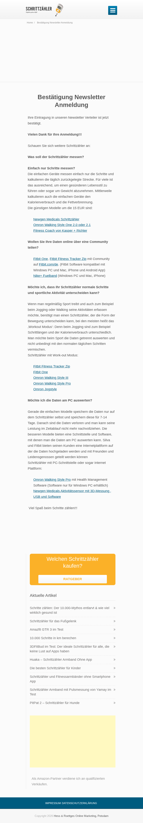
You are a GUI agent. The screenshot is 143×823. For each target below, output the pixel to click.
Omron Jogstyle (45, 389)
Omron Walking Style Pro (52, 383)
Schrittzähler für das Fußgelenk (53, 621)
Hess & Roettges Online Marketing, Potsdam (81, 815)
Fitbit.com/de (48, 264)
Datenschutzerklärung (79, 803)
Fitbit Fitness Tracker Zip (68, 259)
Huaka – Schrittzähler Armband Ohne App (61, 659)
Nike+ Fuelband (45, 276)
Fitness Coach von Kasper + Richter (60, 230)
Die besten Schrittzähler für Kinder (55, 668)
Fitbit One (40, 259)
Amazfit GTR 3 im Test (46, 629)
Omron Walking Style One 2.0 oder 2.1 (62, 225)
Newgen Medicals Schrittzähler (56, 219)
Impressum (53, 803)
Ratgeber (72, 579)
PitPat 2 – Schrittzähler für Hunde (55, 703)
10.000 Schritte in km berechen (53, 638)
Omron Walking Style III (50, 378)
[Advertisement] (71, 54)
